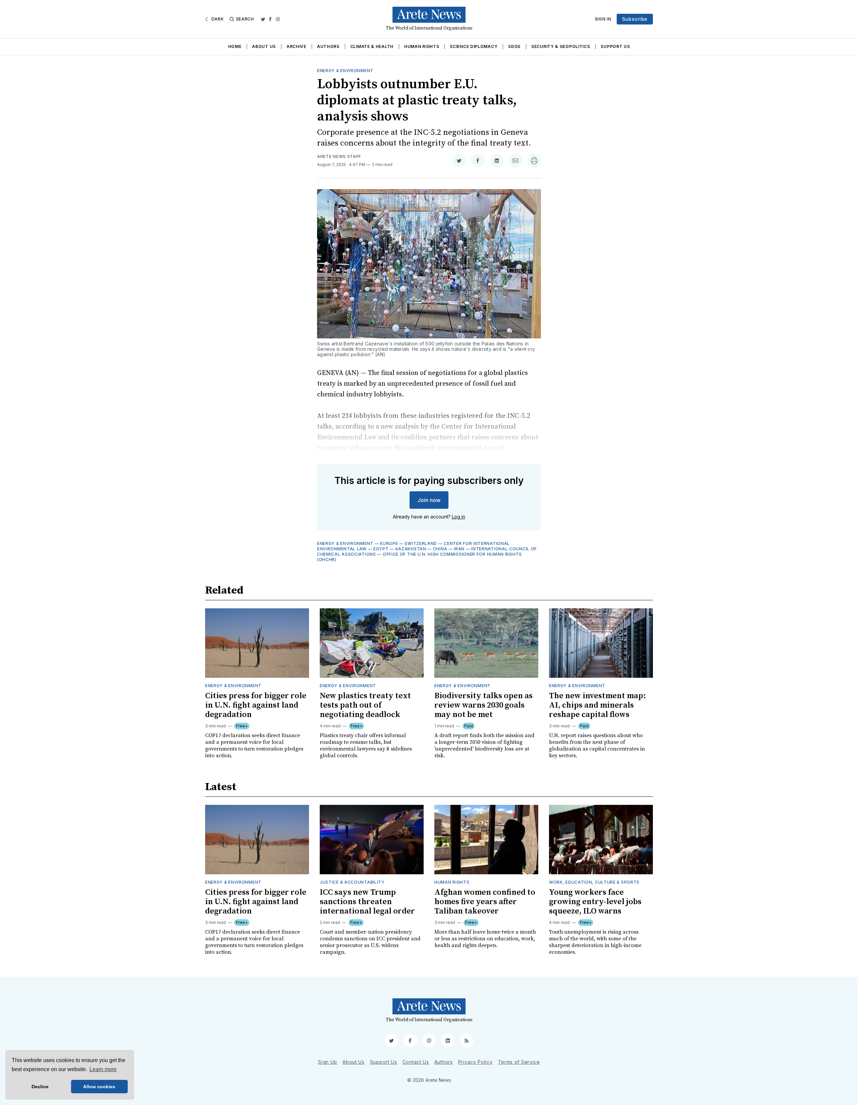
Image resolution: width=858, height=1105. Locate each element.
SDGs (514, 46)
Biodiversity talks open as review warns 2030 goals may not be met (483, 705)
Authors (328, 46)
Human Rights (421, 46)
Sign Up (327, 1062)
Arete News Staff (339, 156)
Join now (429, 500)
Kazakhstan (410, 548)
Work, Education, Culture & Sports (594, 882)
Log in (458, 516)
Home (235, 46)
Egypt (381, 548)
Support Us (615, 46)
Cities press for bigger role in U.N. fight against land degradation (255, 705)
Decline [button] (40, 1086)
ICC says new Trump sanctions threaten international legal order (367, 901)
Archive (296, 46)
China (440, 548)
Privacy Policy (475, 1062)
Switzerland (421, 543)
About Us (264, 46)
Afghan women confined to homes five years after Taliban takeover (484, 901)
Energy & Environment (345, 70)
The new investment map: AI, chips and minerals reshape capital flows (597, 705)
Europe (389, 543)
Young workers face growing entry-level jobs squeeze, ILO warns (595, 901)
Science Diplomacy (473, 46)
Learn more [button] (103, 1069)
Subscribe (635, 19)
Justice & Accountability (352, 882)
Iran (459, 548)
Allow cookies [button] (99, 1086)
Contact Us (416, 1062)
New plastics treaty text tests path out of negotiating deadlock (365, 705)
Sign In (603, 18)
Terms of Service (519, 1062)
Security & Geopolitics (560, 46)
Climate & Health (371, 46)
